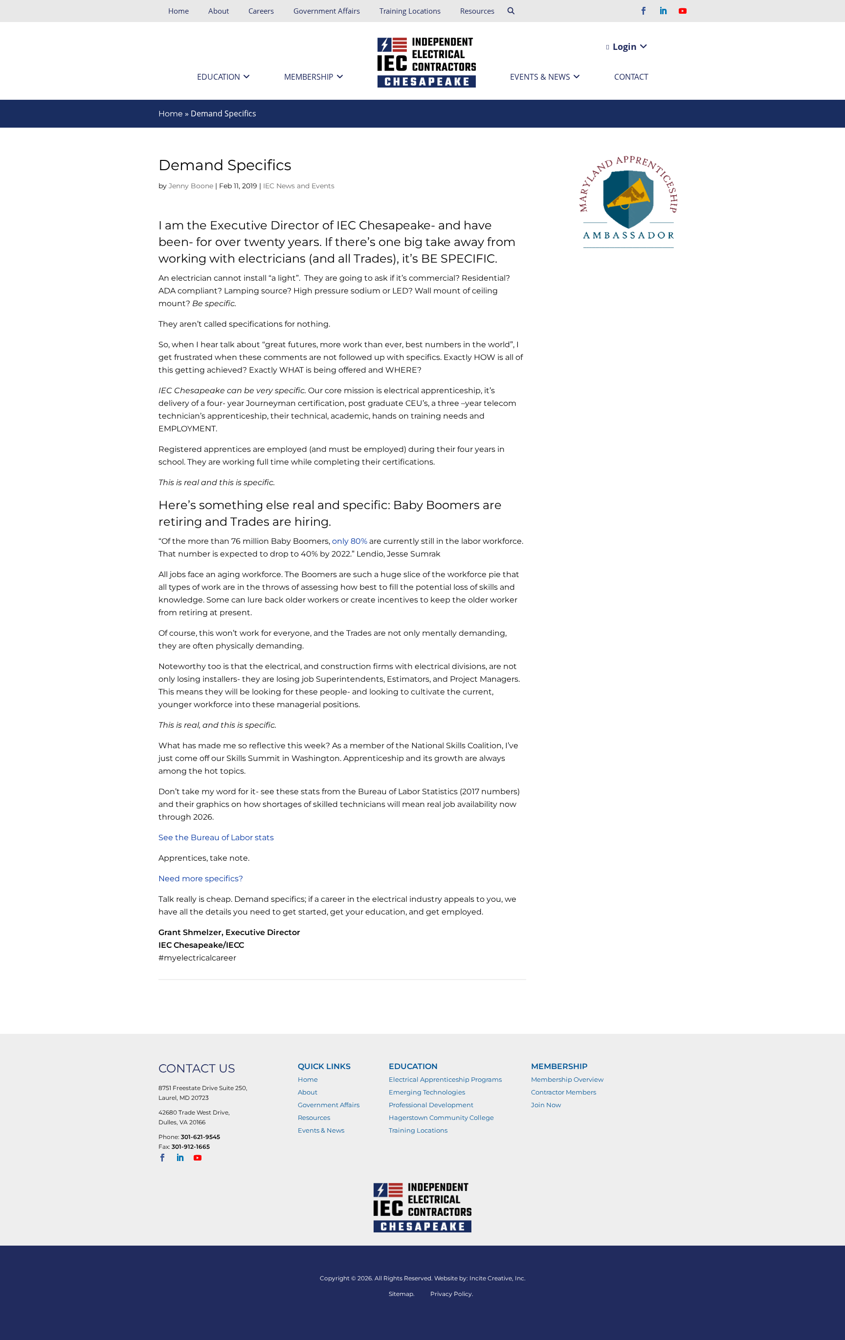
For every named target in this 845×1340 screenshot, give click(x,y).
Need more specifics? (200, 878)
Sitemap (401, 1293)
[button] (511, 11)
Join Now (546, 1105)
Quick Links (324, 1066)
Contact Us (196, 1068)
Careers (261, 11)
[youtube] (683, 11)
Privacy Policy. (451, 1293)
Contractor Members (563, 1092)
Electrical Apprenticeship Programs (445, 1079)
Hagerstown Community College (441, 1117)
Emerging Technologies (427, 1092)
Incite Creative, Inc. (497, 1278)
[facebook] (643, 11)
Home (178, 11)
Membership (309, 76)
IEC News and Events (298, 185)
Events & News (540, 76)
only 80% (349, 541)
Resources (477, 11)
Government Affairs (326, 11)
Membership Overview (567, 1079)
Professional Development (431, 1105)
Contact (631, 76)
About (218, 11)
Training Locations (410, 11)
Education (218, 76)
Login (623, 46)
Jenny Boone (191, 185)
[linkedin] (663, 11)
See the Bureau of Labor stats (216, 837)
